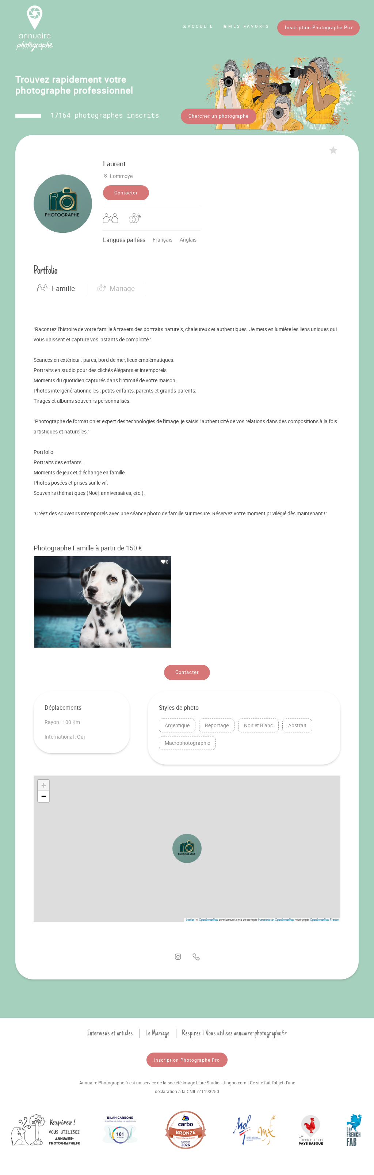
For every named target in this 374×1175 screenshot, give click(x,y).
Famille (63, 288)
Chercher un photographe (218, 116)
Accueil (201, 26)
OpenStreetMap (208, 919)
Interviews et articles (110, 1033)
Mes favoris (249, 26)
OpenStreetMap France (324, 919)
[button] (187, 848)
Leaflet (190, 919)
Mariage (122, 288)
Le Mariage (157, 1033)
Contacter (126, 192)
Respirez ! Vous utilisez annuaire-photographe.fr (234, 1033)
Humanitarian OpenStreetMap (276, 919)
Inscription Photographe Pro (318, 27)
